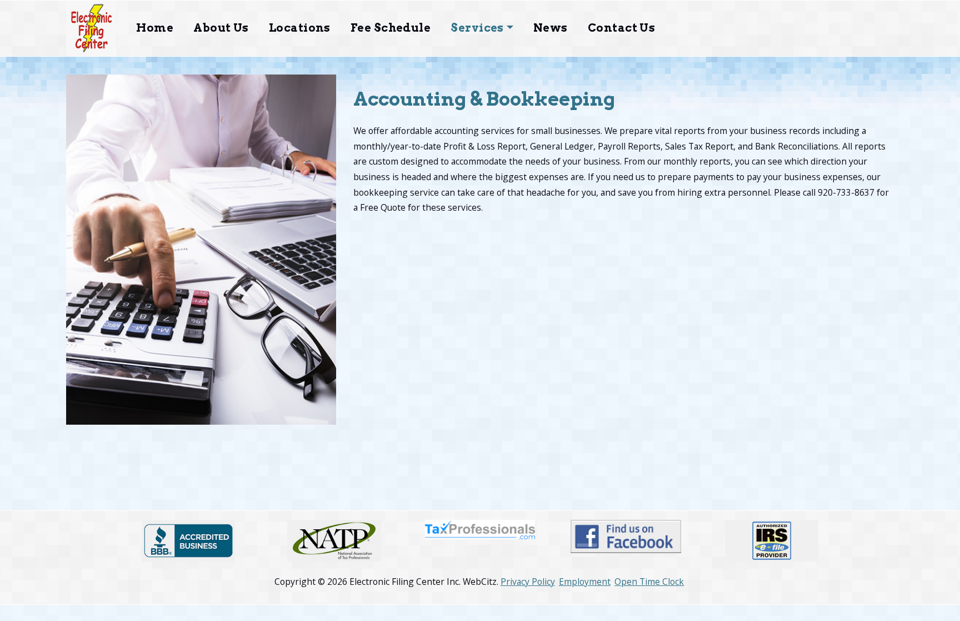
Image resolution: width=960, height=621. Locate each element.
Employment (585, 581)
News (550, 27)
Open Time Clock (649, 581)
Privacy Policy (528, 581)
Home (154, 27)
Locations (300, 27)
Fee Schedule (391, 27)
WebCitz (480, 581)
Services (477, 27)
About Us (221, 27)
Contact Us (622, 27)
